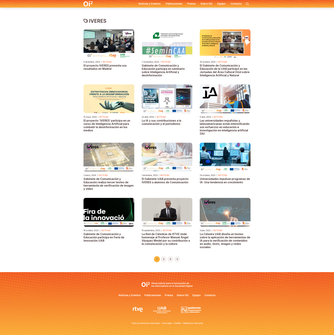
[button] (247, 4)
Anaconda (198, 323)
